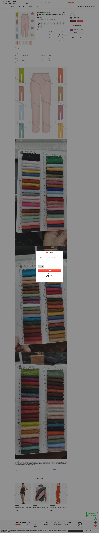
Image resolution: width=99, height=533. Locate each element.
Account (40, 257)
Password (41, 261)
